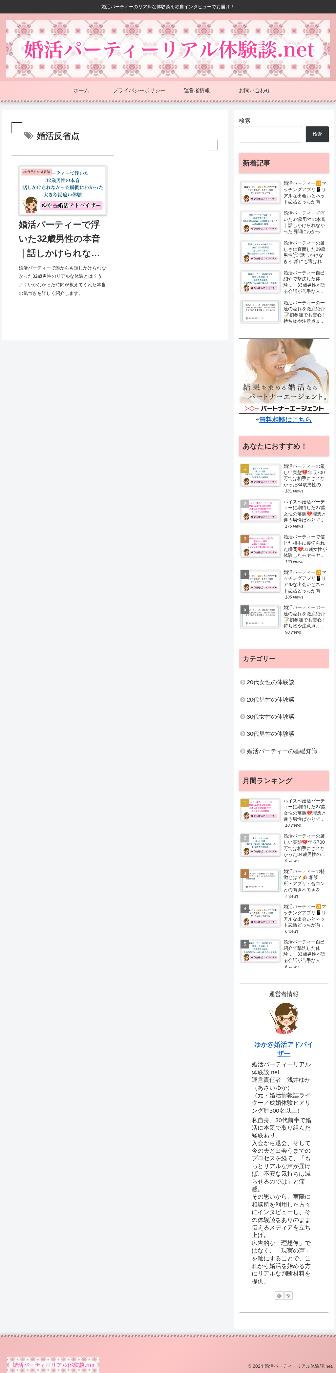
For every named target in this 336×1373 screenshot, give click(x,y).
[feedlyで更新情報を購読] (279, 1295)
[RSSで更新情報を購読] (288, 1295)
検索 (245, 121)
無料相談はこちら (285, 419)
